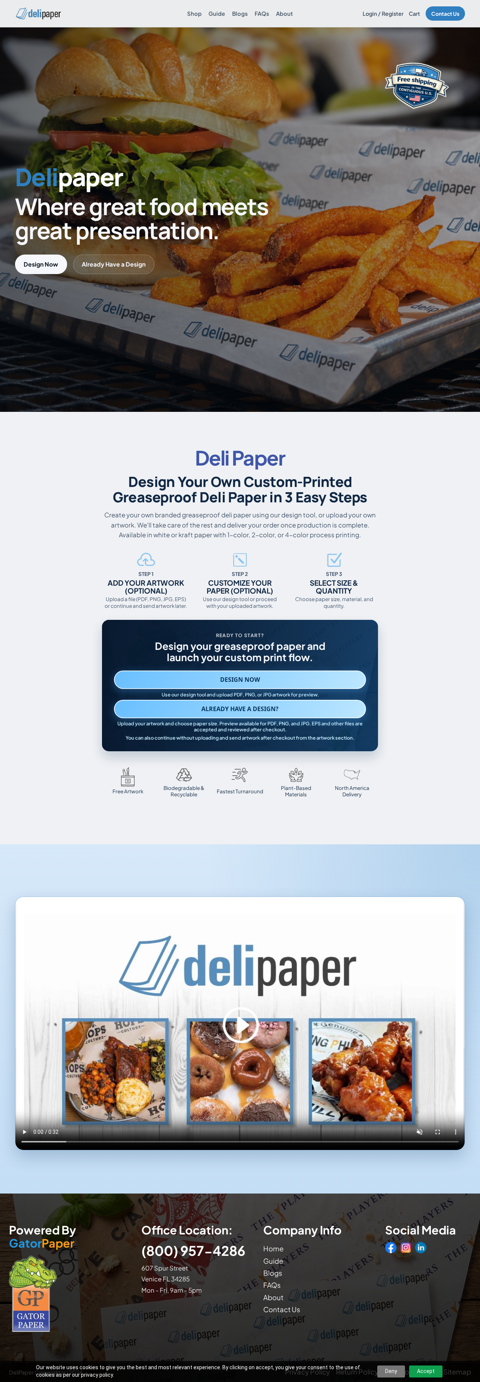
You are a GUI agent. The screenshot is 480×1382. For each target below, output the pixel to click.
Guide (216, 13)
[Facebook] (390, 1247)
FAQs (262, 13)
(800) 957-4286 (193, 1250)
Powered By (42, 1237)
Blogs (240, 13)
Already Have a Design (114, 264)
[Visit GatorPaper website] (68, 1293)
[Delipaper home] (38, 14)
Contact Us (445, 14)
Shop (194, 13)
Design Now (41, 264)
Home (273, 1248)
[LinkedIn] (420, 1247)
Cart (414, 13)
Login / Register (383, 13)
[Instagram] (405, 1247)
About (284, 13)
